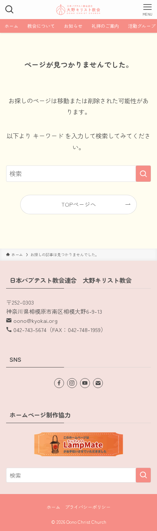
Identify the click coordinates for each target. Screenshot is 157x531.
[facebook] (59, 383)
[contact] (98, 383)
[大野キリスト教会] (78, 9)
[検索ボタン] (9, 9)
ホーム (53, 507)
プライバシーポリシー (88, 507)
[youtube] (85, 383)
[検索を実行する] (143, 173)
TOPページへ (78, 204)
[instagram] (72, 383)
